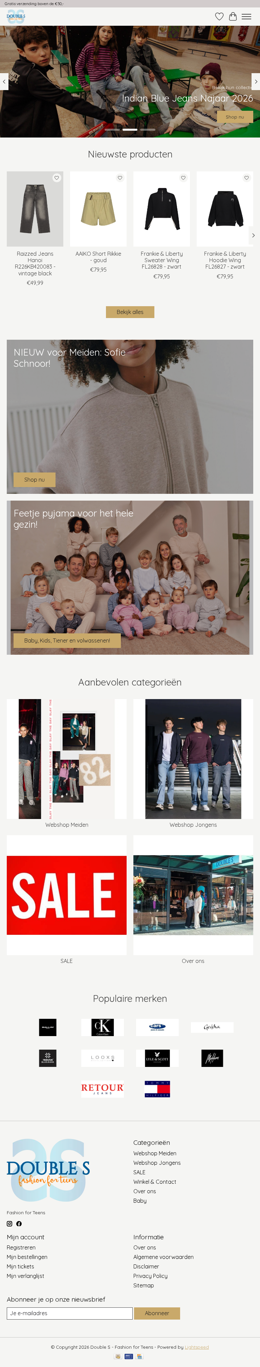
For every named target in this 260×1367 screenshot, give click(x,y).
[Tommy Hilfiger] (157, 1089)
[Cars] (157, 1028)
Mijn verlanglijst (25, 1276)
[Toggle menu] (246, 16)
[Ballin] (47, 1028)
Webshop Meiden (66, 824)
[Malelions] (212, 1059)
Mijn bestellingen (27, 1257)
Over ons (193, 961)
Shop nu (235, 116)
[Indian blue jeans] (47, 1059)
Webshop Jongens (193, 824)
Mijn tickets (20, 1266)
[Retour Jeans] (102, 1089)
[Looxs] (102, 1059)
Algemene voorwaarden (163, 1257)
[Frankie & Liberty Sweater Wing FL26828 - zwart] (161, 209)
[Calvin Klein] (102, 1028)
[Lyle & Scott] (157, 1059)
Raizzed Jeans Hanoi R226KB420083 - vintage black (35, 263)
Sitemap (143, 1285)
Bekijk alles (130, 312)
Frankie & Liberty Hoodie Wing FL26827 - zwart (225, 260)
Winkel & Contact (154, 1181)
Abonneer (157, 1313)
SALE (67, 961)
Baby (140, 1200)
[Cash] (118, 1357)
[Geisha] (212, 1028)
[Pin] (129, 1357)
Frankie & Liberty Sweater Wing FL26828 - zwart (162, 260)
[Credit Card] (139, 1357)
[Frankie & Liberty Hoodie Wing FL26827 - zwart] (225, 209)
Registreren (21, 1247)
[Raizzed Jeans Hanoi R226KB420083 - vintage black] (35, 209)
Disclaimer (146, 1266)
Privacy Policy (150, 1276)
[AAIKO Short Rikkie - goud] (98, 209)
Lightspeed (197, 1347)
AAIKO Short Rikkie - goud (98, 257)
